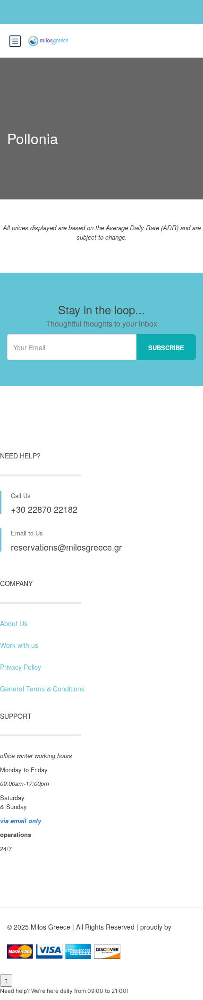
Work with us (19, 645)
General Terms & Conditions (42, 688)
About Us (13, 623)
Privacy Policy (20, 667)
